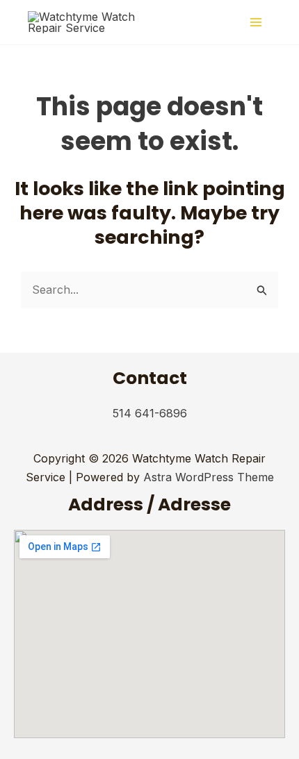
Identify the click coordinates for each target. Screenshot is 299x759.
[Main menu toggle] (256, 22)
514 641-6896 (150, 413)
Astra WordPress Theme (208, 477)
